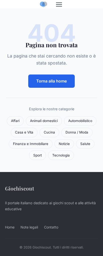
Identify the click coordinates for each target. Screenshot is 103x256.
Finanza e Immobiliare (30, 144)
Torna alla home (51, 81)
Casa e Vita (24, 132)
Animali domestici (44, 121)
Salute (85, 144)
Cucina (49, 132)
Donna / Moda (77, 132)
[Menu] (59, 4)
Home (9, 227)
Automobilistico (80, 121)
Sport (37, 155)
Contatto (51, 227)
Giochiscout (19, 188)
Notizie (64, 144)
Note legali (29, 227)
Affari (15, 121)
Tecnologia (61, 155)
